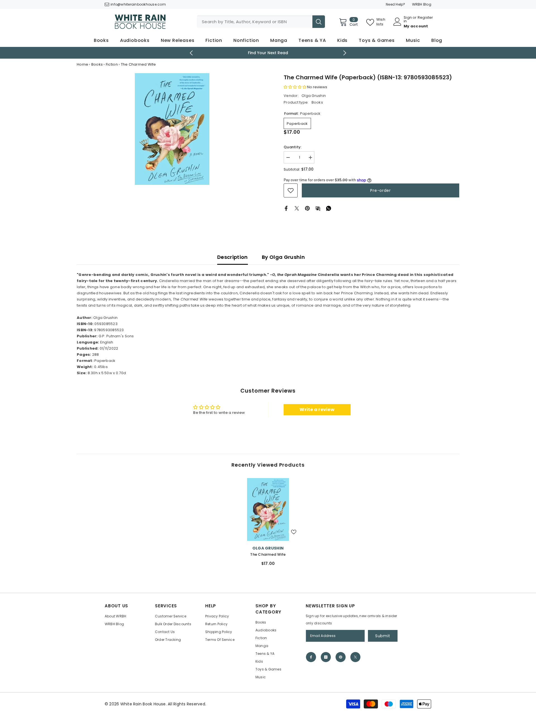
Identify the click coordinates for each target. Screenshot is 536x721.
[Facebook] (286, 208)
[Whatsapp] (328, 208)
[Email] (317, 208)
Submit (382, 636)
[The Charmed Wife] (268, 509)
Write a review (317, 409)
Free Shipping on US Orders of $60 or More (277, 53)
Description (232, 257)
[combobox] (254, 21)
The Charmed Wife (268, 554)
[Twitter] (296, 208)
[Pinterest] (307, 208)
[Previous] (191, 53)
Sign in (408, 19)
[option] (172, 129)
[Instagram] (325, 657)
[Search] (261, 21)
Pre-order (380, 190)
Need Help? (395, 4)
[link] (291, 190)
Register (425, 18)
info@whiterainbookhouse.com (138, 4)
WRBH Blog (421, 4)
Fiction (112, 64)
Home (82, 64)
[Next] (345, 53)
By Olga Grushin (283, 257)
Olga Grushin (314, 95)
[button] (295, 87)
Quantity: (293, 147)
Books (97, 64)
